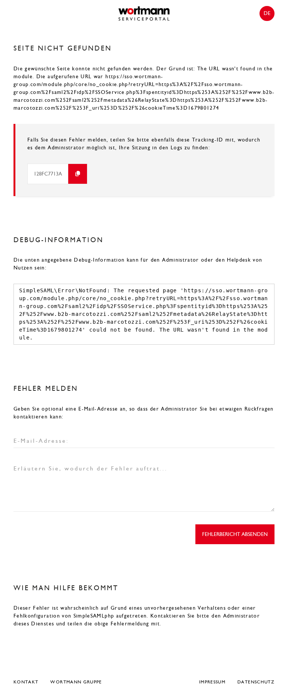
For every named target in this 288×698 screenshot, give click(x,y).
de (267, 13)
